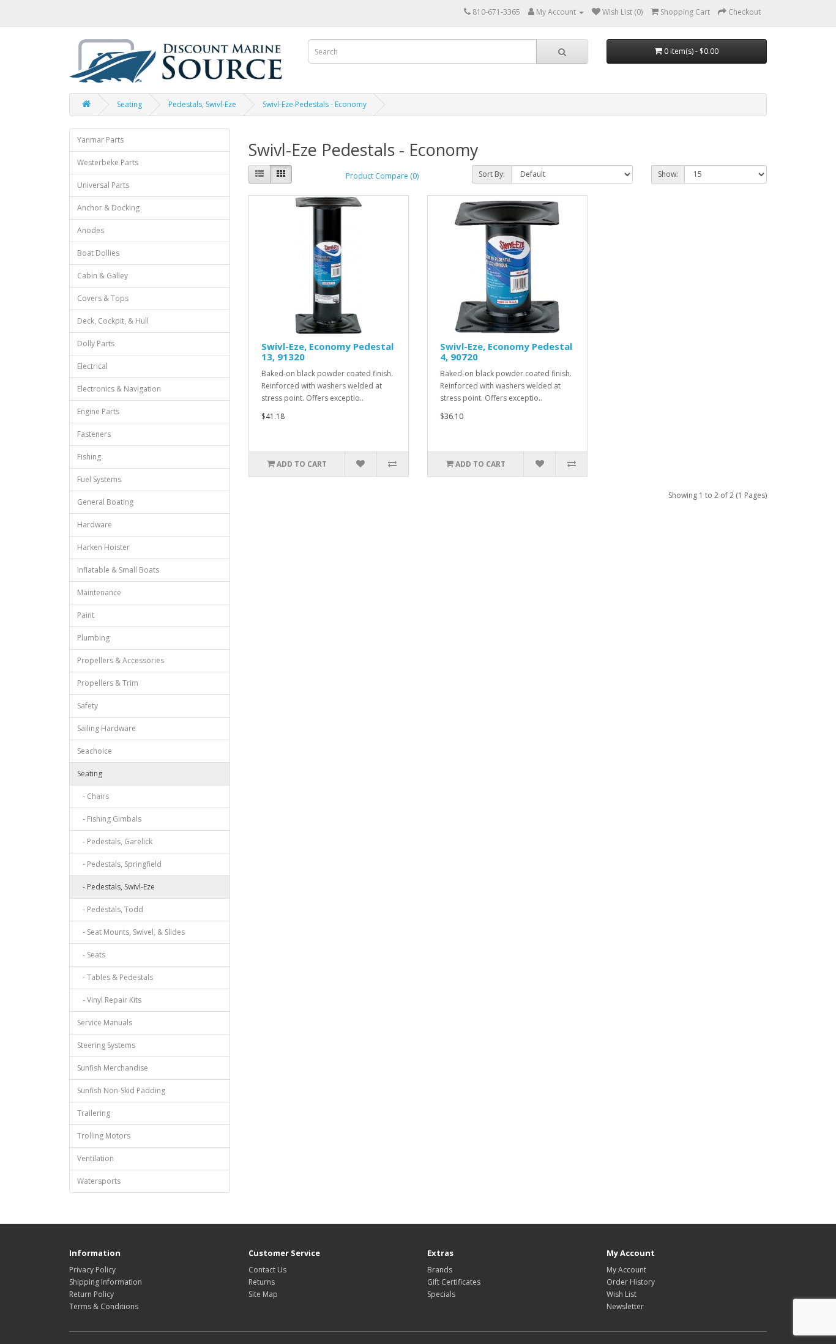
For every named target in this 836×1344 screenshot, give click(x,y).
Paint (85, 615)
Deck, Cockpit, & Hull (113, 321)
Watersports (99, 1181)
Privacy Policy (92, 1269)
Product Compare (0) (382, 176)
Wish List (621, 1294)
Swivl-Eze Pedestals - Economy (315, 104)
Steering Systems (106, 1045)
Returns (261, 1282)
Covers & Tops (103, 298)
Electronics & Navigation (119, 389)
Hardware (94, 524)
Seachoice (94, 751)
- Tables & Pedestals (115, 977)
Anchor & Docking (108, 207)
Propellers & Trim (107, 683)
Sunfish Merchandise (112, 1068)
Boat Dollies (98, 253)
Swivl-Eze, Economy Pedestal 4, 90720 (506, 351)
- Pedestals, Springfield (119, 864)
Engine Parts (98, 411)
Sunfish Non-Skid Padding (121, 1090)
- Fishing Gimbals (109, 819)
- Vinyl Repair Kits (109, 1000)
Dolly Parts (95, 343)
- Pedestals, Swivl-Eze (116, 887)
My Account (626, 1269)
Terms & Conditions (103, 1306)
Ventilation (95, 1158)
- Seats (91, 954)
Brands (439, 1269)
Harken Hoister (103, 547)
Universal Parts (103, 185)
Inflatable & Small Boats (118, 570)
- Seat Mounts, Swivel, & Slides (131, 932)
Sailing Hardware (106, 728)
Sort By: (492, 174)
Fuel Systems (99, 479)
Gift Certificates (453, 1282)
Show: (668, 174)
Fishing (89, 456)
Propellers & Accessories (120, 660)
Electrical (92, 366)
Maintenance (99, 592)
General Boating (105, 502)
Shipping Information (105, 1282)
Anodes (90, 230)
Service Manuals (104, 1022)
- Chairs (93, 796)
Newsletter (625, 1306)
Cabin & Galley (102, 275)
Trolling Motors (103, 1136)
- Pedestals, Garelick (114, 841)
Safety (87, 705)
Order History (630, 1282)
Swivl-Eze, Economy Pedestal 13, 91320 (327, 351)
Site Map (263, 1294)
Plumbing (93, 638)
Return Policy (91, 1294)
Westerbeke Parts (107, 162)
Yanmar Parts (100, 140)
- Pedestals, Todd (110, 909)
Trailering (93, 1113)
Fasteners (94, 434)
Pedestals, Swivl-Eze (202, 104)
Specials (441, 1294)
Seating (129, 104)
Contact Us (267, 1269)
